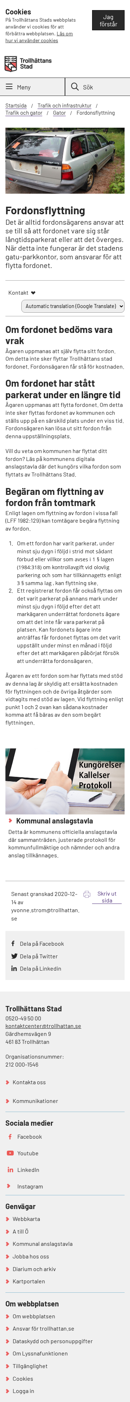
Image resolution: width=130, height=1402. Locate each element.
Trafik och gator (23, 112)
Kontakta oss (29, 1081)
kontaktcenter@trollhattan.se (43, 1025)
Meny (24, 87)
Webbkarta (26, 1218)
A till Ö (21, 1231)
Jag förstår (108, 20)
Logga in (23, 1390)
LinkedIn (28, 1169)
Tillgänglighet (30, 1365)
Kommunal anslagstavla (54, 820)
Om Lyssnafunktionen (40, 1353)
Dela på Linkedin (40, 968)
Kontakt (18, 292)
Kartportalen (29, 1281)
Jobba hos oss (31, 1256)
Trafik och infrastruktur (64, 105)
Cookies (23, 1378)
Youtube (28, 1153)
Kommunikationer (35, 1100)
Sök (88, 87)
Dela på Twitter (39, 956)
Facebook (29, 1136)
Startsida (16, 105)
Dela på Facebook (42, 943)
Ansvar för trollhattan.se (43, 1328)
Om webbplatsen (34, 1316)
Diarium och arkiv (34, 1268)
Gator (59, 112)
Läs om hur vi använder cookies (39, 36)
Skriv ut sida (107, 897)
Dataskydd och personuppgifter (53, 1340)
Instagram (30, 1186)
